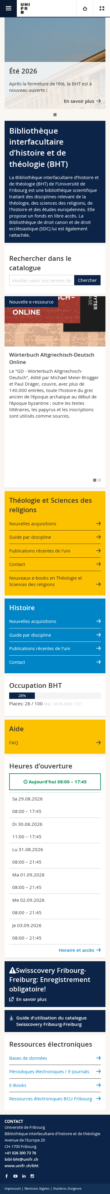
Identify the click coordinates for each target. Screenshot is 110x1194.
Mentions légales (37, 1189)
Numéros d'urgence (67, 1189)
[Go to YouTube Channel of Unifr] (15, 1176)
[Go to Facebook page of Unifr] (7, 1176)
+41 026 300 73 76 (20, 1153)
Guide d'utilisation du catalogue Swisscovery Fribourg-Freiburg (51, 1021)
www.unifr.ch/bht (21, 1165)
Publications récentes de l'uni (39, 551)
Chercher (87, 280)
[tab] (55, 114)
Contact (17, 564)
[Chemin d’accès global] (84, 8)
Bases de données (28, 1058)
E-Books (17, 1085)
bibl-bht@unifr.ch (21, 1159)
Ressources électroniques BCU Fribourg (50, 1098)
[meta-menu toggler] (101, 8)
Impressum (13, 1189)
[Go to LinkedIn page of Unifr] (24, 1176)
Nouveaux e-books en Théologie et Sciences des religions (45, 581)
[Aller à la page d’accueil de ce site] (25, 8)
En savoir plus (79, 101)
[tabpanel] (55, 63)
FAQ (13, 742)
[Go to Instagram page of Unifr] (32, 1176)
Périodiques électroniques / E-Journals (49, 1071)
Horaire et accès (76, 950)
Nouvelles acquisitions (32, 523)
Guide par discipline (30, 537)
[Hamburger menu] (8, 8)
